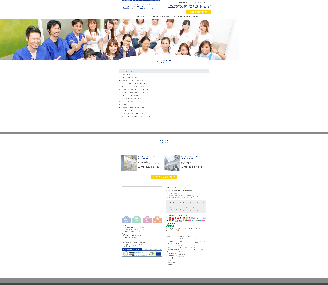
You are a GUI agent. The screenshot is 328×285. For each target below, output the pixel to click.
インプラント (182, 243)
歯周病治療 (181, 256)
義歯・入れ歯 (182, 254)
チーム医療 (170, 258)
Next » (205, 129)
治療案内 (167, 16)
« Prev (122, 129)
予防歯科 (197, 238)
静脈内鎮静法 (198, 251)
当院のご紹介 (141, 16)
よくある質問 (198, 254)
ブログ (130, 74)
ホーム (132, 16)
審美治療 (197, 245)
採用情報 (196, 16)
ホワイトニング (199, 247)
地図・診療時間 (185, 16)
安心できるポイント (154, 16)
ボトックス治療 (199, 249)
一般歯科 (181, 238)
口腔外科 (181, 245)
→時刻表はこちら (138, 237)
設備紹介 (170, 247)
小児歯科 (181, 241)
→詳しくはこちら (174, 230)
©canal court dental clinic (164, 284)
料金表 (175, 16)
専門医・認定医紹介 (172, 253)
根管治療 (181, 251)
